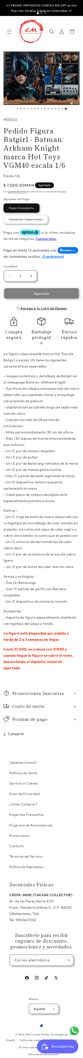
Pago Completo (24, 209)
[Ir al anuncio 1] (38, 13)
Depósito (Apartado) (28, 220)
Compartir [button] (16, 734)
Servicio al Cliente (23, 783)
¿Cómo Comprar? (23, 804)
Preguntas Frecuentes (26, 815)
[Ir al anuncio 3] (45, 13)
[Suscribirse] (68, 960)
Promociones (19, 836)
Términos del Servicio (26, 856)
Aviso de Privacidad (24, 794)
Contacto (16, 846)
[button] (9, 32)
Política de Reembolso (26, 867)
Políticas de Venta (23, 773)
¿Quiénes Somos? (23, 763)
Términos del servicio (31, 1047)
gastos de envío (17, 191)
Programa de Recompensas (31, 825)
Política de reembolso (33, 1040)
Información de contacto (43, 1054)
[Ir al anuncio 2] (41, 13)
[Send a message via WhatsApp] (74, 1030)
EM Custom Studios (38, 1034)
